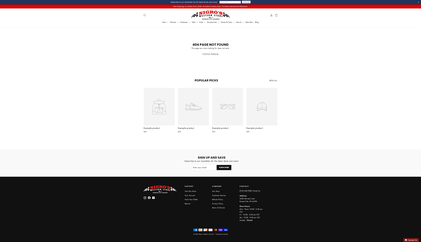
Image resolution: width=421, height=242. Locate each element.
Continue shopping (210, 54)
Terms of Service (218, 207)
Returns (187, 203)
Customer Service (219, 195)
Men (164, 22)
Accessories (212, 22)
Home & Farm (227, 22)
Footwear (184, 22)
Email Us (256, 191)
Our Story (216, 191)
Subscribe (246, 2)
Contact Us (412, 240)
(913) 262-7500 (246, 191)
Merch (239, 22)
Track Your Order (191, 199)
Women (173, 22)
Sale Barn (249, 22)
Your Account (190, 195)
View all (273, 80)
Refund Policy (217, 199)
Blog (257, 22)
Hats (194, 22)
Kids (201, 22)
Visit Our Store (190, 191)
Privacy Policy (217, 203)
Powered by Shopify (222, 234)
